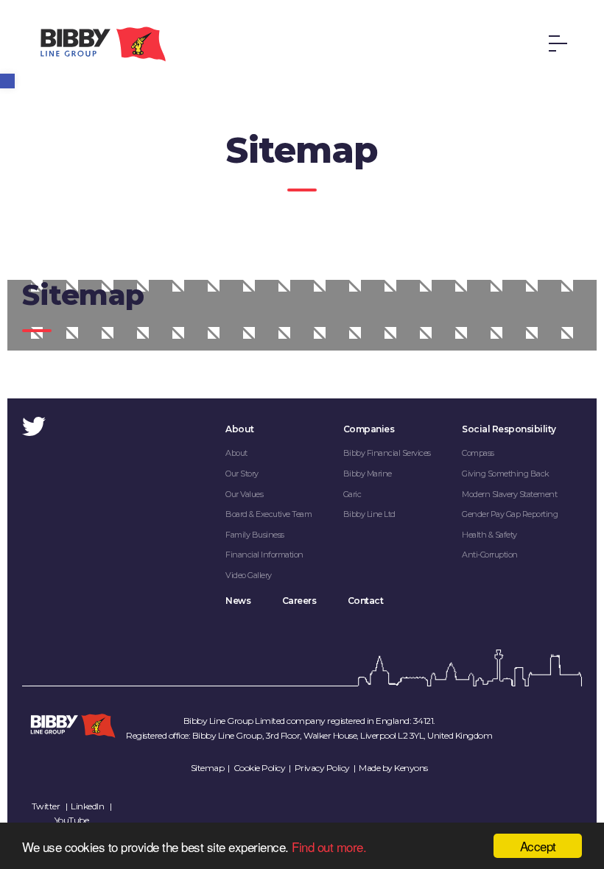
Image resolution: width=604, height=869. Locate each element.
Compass (478, 453)
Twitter (46, 806)
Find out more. (329, 846)
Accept (538, 846)
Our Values (244, 494)
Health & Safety (489, 535)
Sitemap (208, 767)
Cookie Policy (259, 767)
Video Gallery (248, 575)
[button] (7, 81)
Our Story (242, 473)
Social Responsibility (509, 428)
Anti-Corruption (490, 554)
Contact (366, 600)
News (237, 600)
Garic (352, 494)
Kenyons (411, 767)
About (239, 428)
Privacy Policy (322, 767)
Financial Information (264, 554)
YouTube (72, 820)
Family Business (254, 535)
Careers (299, 600)
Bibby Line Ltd (369, 514)
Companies (369, 428)
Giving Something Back (505, 473)
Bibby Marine (367, 473)
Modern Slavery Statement (509, 494)
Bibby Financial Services (387, 453)
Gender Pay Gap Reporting (510, 514)
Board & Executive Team (268, 514)
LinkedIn (87, 806)
